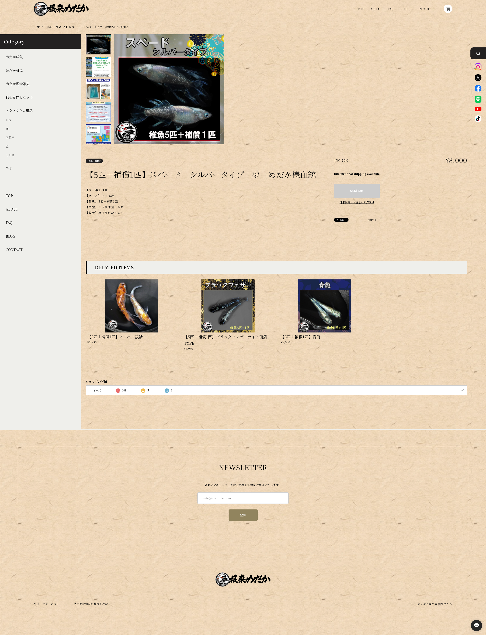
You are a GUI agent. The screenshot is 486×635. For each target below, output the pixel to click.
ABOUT (375, 8)
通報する (371, 220)
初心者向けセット (19, 97)
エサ (9, 168)
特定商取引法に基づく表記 (91, 604)
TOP (361, 8)
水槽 (8, 120)
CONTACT (422, 8)
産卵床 (10, 137)
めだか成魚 (14, 56)
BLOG (404, 8)
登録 (243, 515)
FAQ (391, 8)
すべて (97, 390)
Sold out (356, 191)
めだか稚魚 (14, 70)
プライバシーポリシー (48, 604)
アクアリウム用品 (19, 110)
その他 (10, 155)
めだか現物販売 (18, 83)
